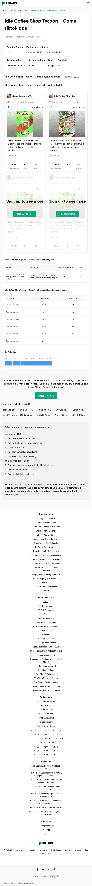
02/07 (36, 746)
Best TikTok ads (46, 713)
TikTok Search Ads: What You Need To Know (46, 767)
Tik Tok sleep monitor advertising (20, 456)
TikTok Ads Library (46, 618)
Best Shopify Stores (46, 670)
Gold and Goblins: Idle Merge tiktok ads (28, 414)
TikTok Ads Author (46, 717)
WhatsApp (46, 829)
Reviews (46, 634)
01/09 (36, 754)
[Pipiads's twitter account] (43, 869)
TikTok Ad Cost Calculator (46, 547)
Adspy (46, 602)
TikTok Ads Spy (46, 606)
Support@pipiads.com (46, 825)
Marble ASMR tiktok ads (46, 414)
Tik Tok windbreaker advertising (20, 438)
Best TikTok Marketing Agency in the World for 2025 (46, 795)
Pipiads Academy (46, 721)
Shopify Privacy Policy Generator (46, 559)
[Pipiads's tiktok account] (49, 869)
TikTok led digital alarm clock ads (20, 473)
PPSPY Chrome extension (46, 586)
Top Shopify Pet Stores (46, 674)
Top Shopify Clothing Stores (46, 682)
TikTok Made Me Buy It (46, 665)
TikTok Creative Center (46, 622)
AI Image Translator (46, 638)
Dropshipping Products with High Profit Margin (46, 660)
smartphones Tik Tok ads (17, 460)
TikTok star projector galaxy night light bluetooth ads (29, 465)
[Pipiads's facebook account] (37, 869)
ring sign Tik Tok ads (14, 447)
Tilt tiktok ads (9, 409)
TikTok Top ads (46, 709)
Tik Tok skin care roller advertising (21, 451)
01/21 (36, 750)
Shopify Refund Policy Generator (46, 563)
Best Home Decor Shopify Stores (46, 690)
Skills (46, 614)
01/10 (55, 750)
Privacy (35, 876)
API (46, 833)
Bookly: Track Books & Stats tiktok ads (11, 414)
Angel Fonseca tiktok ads (63, 414)
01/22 (55, 746)
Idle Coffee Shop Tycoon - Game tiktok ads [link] (48, 10)
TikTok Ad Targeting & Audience (46, 526)
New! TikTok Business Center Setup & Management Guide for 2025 (46, 774)
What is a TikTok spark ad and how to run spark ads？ (46, 802)
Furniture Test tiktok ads (28, 409)
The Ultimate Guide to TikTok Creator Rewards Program (46, 781)
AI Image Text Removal (46, 642)
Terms (43, 876)
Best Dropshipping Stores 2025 (46, 646)
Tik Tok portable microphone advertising (24, 442)
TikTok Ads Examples (46, 701)
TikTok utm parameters (46, 522)
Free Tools (46, 582)
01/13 (46, 750)
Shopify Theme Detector (46, 530)
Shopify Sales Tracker (46, 518)
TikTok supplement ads (16, 469)
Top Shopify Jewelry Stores (46, 678)
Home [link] (5, 10)
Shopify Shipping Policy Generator (46, 578)
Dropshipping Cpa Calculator (46, 543)
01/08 (46, 754)
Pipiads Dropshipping (46, 654)
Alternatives (46, 630)
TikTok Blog (46, 705)
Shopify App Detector (46, 534)
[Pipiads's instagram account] (54, 869)
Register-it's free (25, 213)
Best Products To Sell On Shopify (46, 686)
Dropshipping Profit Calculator (46, 551)
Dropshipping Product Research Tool (46, 650)
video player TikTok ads (16, 434)
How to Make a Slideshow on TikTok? (46, 807)
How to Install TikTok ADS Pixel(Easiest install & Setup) (46, 813)
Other (60, 738)
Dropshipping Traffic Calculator (46, 539)
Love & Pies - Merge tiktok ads (80, 414)
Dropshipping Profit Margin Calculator (46, 555)
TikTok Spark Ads (46, 610)
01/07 (55, 754)
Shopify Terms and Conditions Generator (46, 569)
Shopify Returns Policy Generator (46, 574)
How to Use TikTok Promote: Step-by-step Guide (46, 788)
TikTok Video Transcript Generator (46, 626)
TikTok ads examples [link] (19, 10)
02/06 (46, 746)
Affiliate (46, 590)
